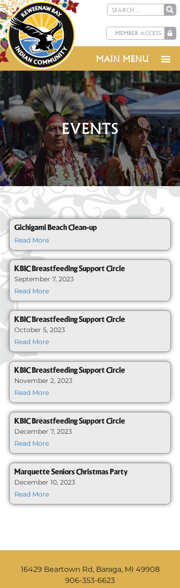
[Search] (170, 9)
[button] (165, 58)
